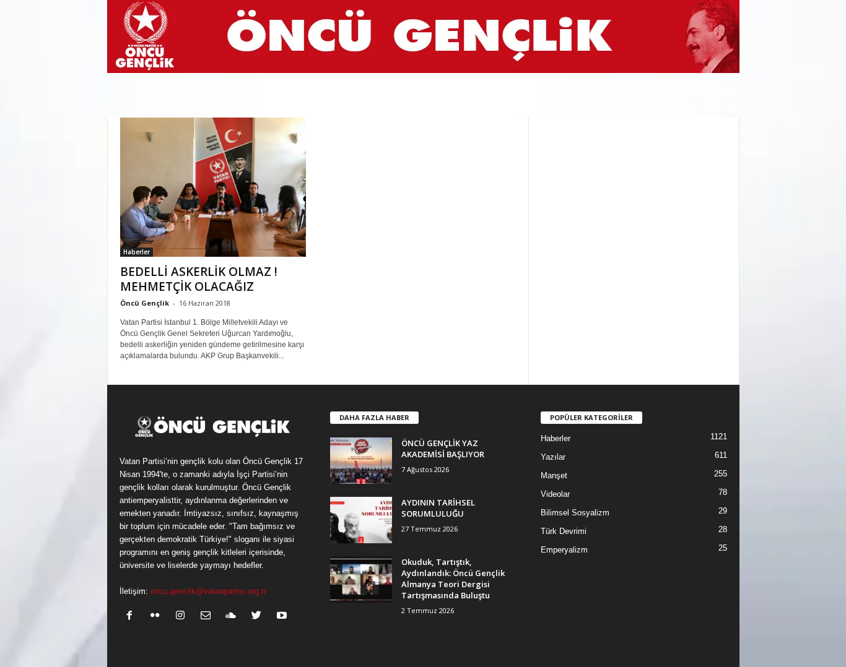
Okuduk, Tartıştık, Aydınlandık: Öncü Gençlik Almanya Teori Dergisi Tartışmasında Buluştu (453, 578)
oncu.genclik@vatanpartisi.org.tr (208, 591)
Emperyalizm (564, 549)
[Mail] (208, 616)
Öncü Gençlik (144, 303)
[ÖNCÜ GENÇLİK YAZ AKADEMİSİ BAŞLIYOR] (361, 460)
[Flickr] (157, 616)
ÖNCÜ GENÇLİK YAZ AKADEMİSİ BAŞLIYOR (442, 448)
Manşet (554, 475)
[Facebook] (132, 616)
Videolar (555, 494)
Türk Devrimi (564, 531)
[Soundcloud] (233, 616)
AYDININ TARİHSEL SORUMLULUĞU (438, 508)
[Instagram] (183, 616)
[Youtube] (283, 616)
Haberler (136, 251)
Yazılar (553, 457)
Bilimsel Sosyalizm (575, 512)
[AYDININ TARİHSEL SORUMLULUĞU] (361, 520)
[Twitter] (259, 616)
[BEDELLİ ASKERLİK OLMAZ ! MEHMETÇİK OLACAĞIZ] (213, 187)
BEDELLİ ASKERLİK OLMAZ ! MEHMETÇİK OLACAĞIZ (198, 279)
